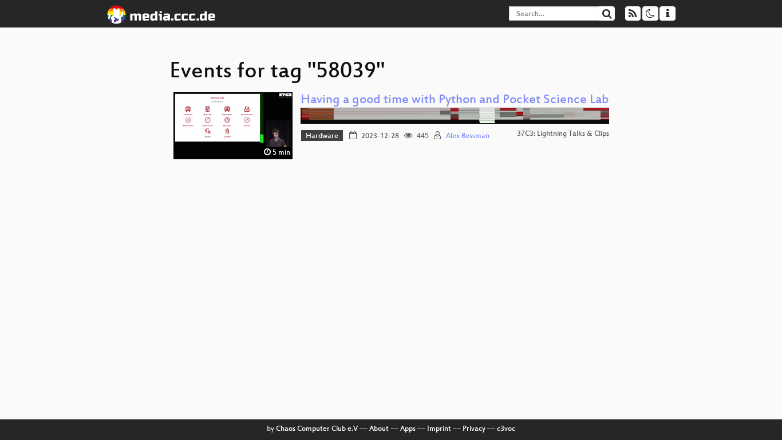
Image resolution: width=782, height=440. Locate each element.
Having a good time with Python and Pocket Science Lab (455, 100)
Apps (408, 429)
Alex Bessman (467, 136)
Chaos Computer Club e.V (317, 429)
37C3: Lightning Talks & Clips (563, 134)
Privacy (474, 429)
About (379, 429)
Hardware (322, 136)
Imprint (439, 429)
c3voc (506, 429)
